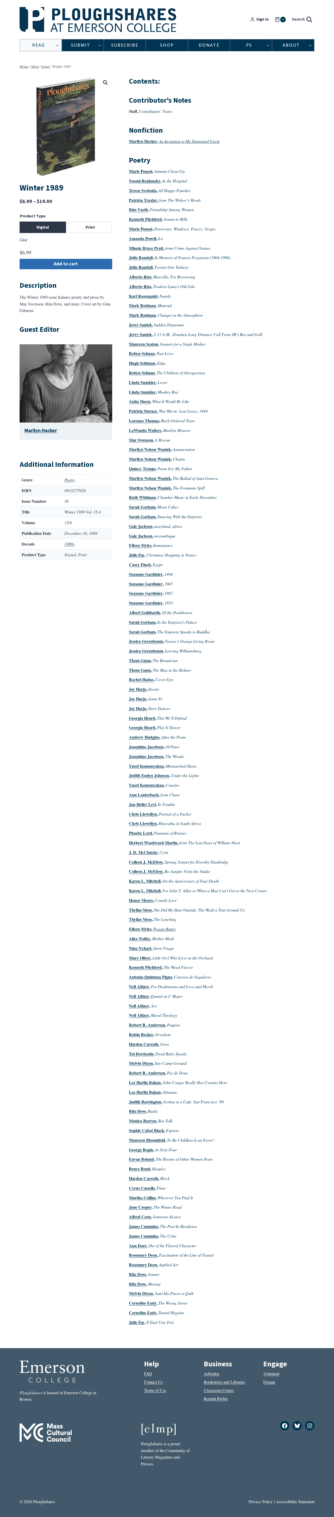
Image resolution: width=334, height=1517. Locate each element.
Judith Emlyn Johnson (149, 775)
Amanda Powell (142, 238)
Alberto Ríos (140, 277)
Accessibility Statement (295, 1501)
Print (90, 227)
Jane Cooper (140, 1207)
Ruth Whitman (142, 497)
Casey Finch (140, 564)
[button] (105, 82)
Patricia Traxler (143, 200)
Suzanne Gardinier (146, 574)
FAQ (148, 1373)
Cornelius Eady (143, 1303)
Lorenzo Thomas (144, 421)
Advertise (211, 1373)
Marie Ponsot (140, 171)
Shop (167, 45)
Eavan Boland (141, 1159)
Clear (23, 239)
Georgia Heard (142, 718)
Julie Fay (137, 555)
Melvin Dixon (141, 1063)
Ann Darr (138, 1246)
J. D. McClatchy (143, 852)
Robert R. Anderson (147, 1025)
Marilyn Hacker (41, 430)
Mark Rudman (142, 305)
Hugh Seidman (142, 363)
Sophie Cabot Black (146, 1130)
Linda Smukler (142, 382)
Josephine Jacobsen (146, 747)
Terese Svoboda (143, 190)
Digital (43, 227)
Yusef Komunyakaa (146, 766)
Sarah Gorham (142, 507)
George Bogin (141, 1150)
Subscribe (124, 45)
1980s (69, 544)
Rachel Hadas (141, 679)
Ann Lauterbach (144, 795)
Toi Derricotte (141, 1054)
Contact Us (153, 1382)
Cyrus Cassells (142, 1188)
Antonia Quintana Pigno (150, 977)
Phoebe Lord (140, 833)
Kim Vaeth (138, 209)
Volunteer (271, 1373)
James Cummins (143, 1226)
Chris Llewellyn (143, 814)
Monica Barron (142, 1121)
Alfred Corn (140, 1217)
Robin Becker (141, 1034)
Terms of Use (155, 1390)
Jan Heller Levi (142, 804)
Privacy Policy (261, 1501)
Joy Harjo (137, 689)
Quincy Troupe (142, 469)
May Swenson (141, 440)
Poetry (69, 479)
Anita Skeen (139, 401)
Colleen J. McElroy (146, 862)
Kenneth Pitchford (145, 219)
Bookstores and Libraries (224, 1382)
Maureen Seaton (143, 344)
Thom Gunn (140, 660)
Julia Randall (141, 257)
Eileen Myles (140, 545)
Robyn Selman (142, 353)
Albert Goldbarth (144, 612)
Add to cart (66, 264)
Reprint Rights (216, 1398)
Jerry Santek (140, 325)
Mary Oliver (140, 958)
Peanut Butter (164, 929)
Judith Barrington (145, 1102)
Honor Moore (141, 900)
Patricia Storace (143, 411)
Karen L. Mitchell (144, 881)
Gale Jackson (140, 526)
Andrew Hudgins (144, 737)
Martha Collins (142, 1198)
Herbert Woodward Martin (153, 843)
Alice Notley (139, 938)
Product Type (32, 216)
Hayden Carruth (143, 1044)
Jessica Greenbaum (146, 641)
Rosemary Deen (143, 1255)
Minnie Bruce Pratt (146, 248)
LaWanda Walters (145, 430)
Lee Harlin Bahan (145, 1082)
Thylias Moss (140, 910)
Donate (209, 45)
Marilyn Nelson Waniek (150, 449)
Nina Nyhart (140, 948)
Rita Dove (137, 1111)
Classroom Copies (219, 1390)
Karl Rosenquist (143, 296)
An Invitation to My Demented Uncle (189, 141)
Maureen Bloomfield (147, 1140)
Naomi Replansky (144, 181)
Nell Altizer (139, 986)
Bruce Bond (139, 1169)
